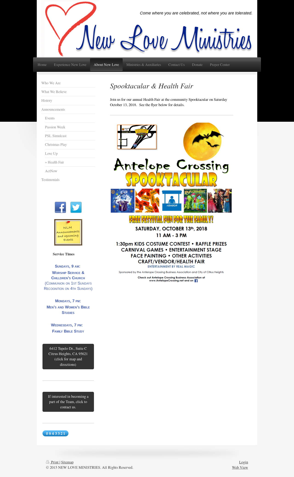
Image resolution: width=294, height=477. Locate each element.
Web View (240, 467)
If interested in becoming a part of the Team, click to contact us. (68, 401)
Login (243, 462)
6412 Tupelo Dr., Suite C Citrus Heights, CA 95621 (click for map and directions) (68, 356)
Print (54, 462)
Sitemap (67, 462)
